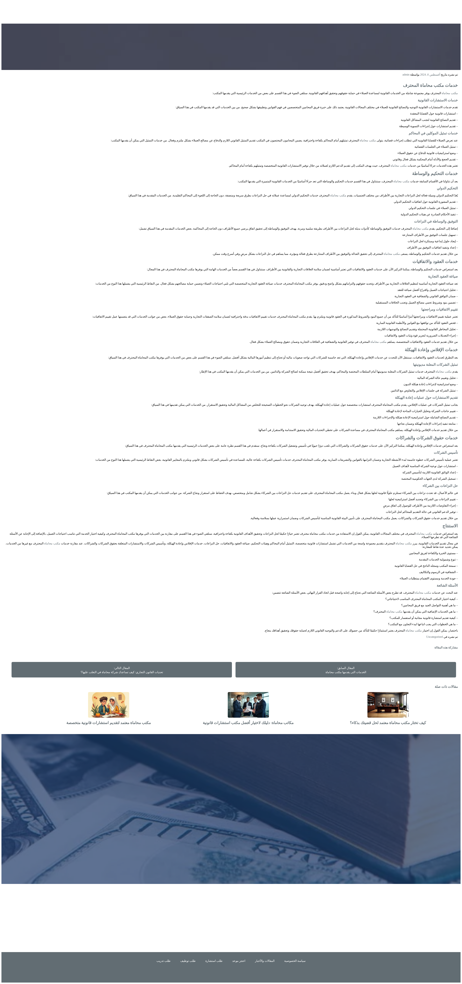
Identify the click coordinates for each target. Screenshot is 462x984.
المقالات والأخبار (264, 960)
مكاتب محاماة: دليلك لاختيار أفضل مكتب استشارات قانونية (248, 723)
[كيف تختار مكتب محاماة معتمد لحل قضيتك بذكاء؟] (388, 716)
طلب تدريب (163, 960)
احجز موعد (238, 960)
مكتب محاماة (432, 85)
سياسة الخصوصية (295, 960)
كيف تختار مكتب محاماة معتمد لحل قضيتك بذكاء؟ (388, 723)
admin (405, 74)
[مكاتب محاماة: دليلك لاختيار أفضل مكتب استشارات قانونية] (248, 716)
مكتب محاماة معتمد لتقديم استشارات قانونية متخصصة (108, 723)
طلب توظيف (188, 960)
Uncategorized (434, 636)
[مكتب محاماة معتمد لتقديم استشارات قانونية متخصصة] (108, 716)
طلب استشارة (214, 960)
